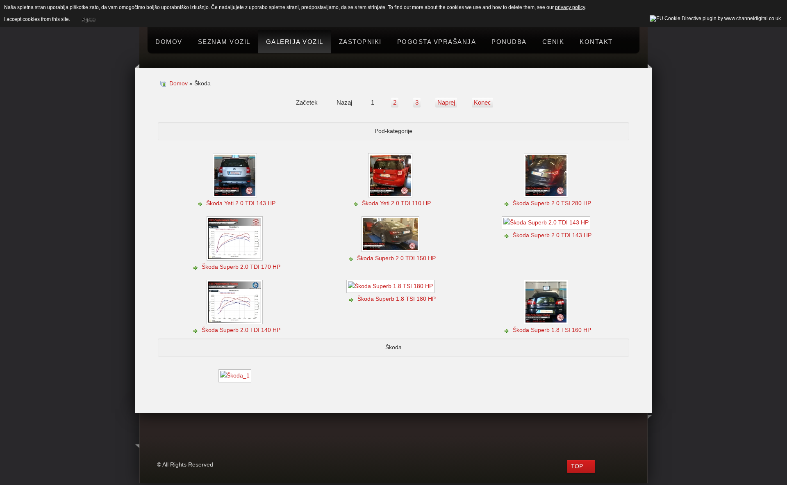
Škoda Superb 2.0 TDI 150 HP (396, 258)
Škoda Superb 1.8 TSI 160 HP (552, 330)
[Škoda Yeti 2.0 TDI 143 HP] (236, 193)
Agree (88, 19)
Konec (482, 102)
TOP (577, 466)
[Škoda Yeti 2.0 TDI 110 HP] (391, 193)
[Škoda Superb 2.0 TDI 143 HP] (547, 226)
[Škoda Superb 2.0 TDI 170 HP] (235, 257)
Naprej (446, 102)
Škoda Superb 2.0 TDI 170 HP (241, 266)
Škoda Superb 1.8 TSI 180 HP (396, 298)
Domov (178, 83)
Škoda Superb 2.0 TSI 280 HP (552, 203)
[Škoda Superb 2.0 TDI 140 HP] (235, 320)
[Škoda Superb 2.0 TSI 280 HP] (547, 193)
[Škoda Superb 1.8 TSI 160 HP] (547, 320)
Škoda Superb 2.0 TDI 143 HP (552, 235)
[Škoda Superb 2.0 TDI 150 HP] (391, 248)
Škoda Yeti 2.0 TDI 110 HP (396, 203)
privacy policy (570, 7)
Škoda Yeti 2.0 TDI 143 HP (240, 203)
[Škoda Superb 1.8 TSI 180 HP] (391, 289)
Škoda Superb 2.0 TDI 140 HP (241, 330)
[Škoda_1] (236, 376)
